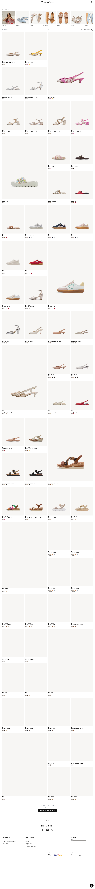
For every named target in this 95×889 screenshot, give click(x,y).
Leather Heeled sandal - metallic (33, 517)
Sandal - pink (51, 588)
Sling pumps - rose (76, 341)
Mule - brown (74, 166)
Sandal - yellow (75, 552)
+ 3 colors (27, 238)
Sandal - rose (5, 798)
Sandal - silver (5, 694)
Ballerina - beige (52, 412)
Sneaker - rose (74, 235)
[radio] (3, 64)
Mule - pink (51, 166)
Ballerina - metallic (7, 97)
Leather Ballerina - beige (8, 62)
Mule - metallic (52, 201)
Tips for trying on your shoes (9, 841)
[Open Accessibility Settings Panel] (92, 886)
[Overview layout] (48, 30)
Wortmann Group (29, 840)
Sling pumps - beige (7, 412)
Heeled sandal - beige (7, 131)
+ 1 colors (50, 379)
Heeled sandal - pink (76, 131)
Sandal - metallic (52, 517)
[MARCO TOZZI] (47, 2)
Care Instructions (7, 840)
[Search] (91, 2)
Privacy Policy (29, 843)
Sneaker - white (6, 306)
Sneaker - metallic (29, 235)
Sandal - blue (51, 728)
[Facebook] (43, 830)
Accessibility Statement (31, 846)
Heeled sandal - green (76, 798)
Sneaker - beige (6, 272)
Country (73, 852)
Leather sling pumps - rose (54, 341)
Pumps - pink (51, 97)
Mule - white (5, 201)
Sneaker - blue (51, 235)
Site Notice (28, 844)
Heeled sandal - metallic (31, 97)
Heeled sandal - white (30, 483)
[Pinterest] (52, 830)
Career (27, 841)
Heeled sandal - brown (8, 483)
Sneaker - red (28, 272)
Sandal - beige (75, 517)
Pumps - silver (5, 341)
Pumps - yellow (29, 62)
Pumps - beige (29, 341)
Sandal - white (5, 590)
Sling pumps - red (75, 412)
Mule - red (73, 201)
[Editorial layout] (46, 30)
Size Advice (6, 843)
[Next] (89, 18)
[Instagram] (47, 830)
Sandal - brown (29, 624)
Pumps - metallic (29, 306)
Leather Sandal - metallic (31, 448)
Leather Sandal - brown (54, 483)
